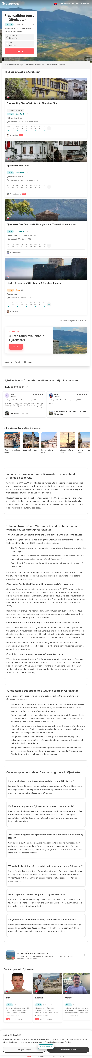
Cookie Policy (64, 1042)
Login (77, 3)
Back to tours (47, 1047)
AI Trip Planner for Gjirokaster (33, 953)
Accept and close (68, 1049)
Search (19, 51)
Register (86, 3)
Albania (18, 362)
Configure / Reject (24, 1049)
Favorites (67, 3)
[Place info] (33, 24)
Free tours (8, 362)
